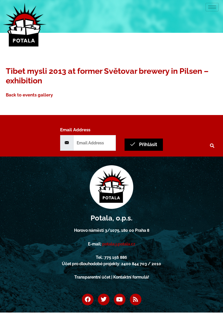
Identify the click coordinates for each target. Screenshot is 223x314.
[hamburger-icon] (212, 7)
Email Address (75, 129)
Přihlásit (147, 144)
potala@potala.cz (118, 244)
